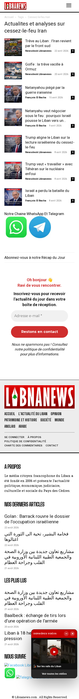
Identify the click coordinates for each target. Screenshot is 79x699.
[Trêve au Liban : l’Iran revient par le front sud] (13, 47)
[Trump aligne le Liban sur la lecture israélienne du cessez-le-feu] (13, 144)
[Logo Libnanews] (15, 5)
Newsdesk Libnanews (38, 50)
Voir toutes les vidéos (54, 673)
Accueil (9, 17)
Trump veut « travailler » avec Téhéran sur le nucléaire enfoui (49, 169)
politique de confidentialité (43, 349)
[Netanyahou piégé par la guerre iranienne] (13, 94)
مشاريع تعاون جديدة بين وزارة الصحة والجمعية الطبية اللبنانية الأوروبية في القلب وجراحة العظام (39, 557)
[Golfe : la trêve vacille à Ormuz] (13, 70)
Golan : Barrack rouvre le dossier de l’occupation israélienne (37, 519)
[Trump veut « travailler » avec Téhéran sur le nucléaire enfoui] (13, 170)
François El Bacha (35, 97)
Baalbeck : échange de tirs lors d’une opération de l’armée (35, 618)
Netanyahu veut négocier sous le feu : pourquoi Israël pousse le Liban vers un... (48, 116)
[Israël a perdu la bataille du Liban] (13, 197)
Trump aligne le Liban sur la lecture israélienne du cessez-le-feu (49, 142)
